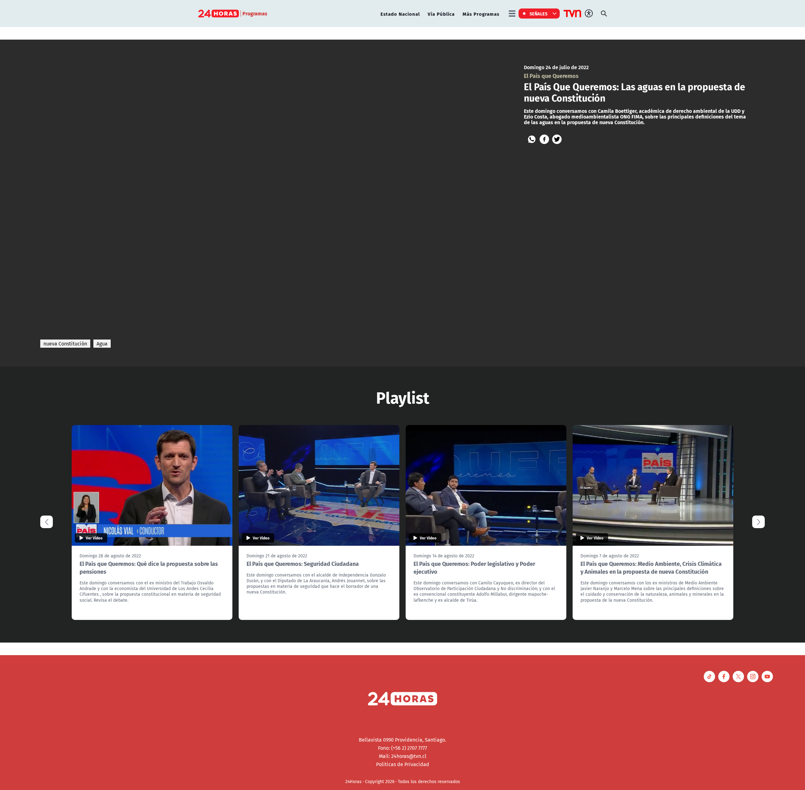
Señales (539, 13)
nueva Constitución (65, 343)
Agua (102, 343)
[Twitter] (557, 139)
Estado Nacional (400, 13)
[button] (758, 522)
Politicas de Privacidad (402, 764)
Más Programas (481, 13)
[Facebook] (544, 139)
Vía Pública (441, 13)
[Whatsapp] (531, 139)
